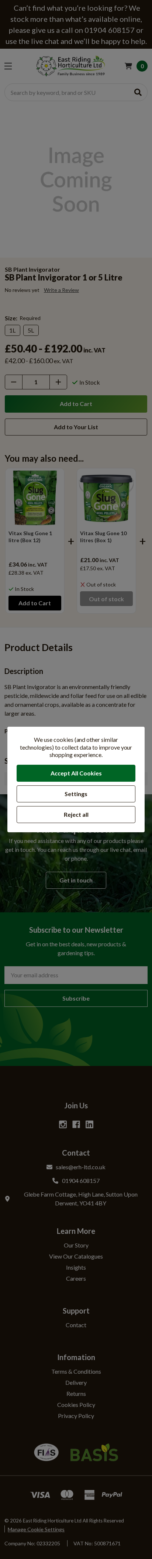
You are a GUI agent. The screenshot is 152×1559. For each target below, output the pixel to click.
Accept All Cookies (76, 773)
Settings (76, 793)
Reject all (76, 814)
